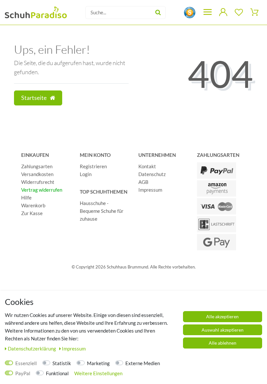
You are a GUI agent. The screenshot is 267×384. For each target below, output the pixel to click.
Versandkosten (37, 174)
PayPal (22, 373)
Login (85, 174)
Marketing (98, 363)
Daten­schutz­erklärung (32, 348)
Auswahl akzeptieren (223, 330)
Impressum (150, 190)
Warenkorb (33, 205)
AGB (143, 182)
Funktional (57, 373)
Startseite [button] (34, 97)
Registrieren (93, 166)
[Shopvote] (189, 12)
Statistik (61, 363)
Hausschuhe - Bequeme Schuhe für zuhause (101, 211)
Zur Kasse (32, 213)
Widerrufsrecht (37, 182)
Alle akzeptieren (222, 316)
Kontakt (147, 166)
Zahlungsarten (36, 166)
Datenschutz (152, 174)
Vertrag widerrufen (41, 190)
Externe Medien (142, 363)
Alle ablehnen (222, 343)
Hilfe (26, 197)
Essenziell (26, 363)
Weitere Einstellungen (98, 373)
